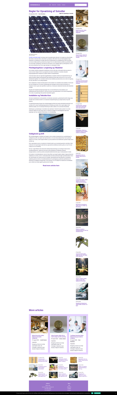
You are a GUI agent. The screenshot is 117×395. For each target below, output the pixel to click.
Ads (50, 4)
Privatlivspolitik (97, 393)
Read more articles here (51, 165)
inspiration (34, 342)
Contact (63, 4)
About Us (54, 4)
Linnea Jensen (62, 338)
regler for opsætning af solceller (66, 13)
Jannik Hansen (43, 340)
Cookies (59, 4)
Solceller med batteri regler (34, 57)
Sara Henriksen (42, 14)
